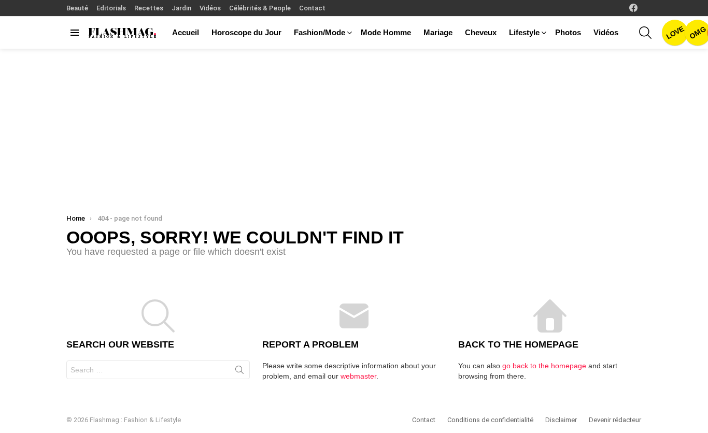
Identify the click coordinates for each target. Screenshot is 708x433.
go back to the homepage (544, 366)
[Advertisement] (354, 126)
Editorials (111, 8)
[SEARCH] (645, 32)
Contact (312, 8)
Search (239, 371)
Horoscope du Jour (246, 32)
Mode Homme (386, 32)
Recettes (148, 8)
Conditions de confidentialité (490, 420)
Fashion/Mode (319, 32)
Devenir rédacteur (615, 420)
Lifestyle (524, 32)
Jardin (181, 8)
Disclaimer (561, 420)
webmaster (358, 376)
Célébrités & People (260, 8)
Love (674, 32)
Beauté (77, 8)
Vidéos (210, 8)
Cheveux (481, 32)
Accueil (185, 32)
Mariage (437, 32)
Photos (568, 32)
